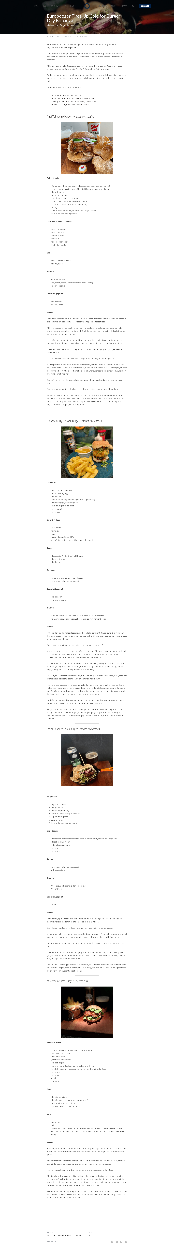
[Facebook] (112, 1242)
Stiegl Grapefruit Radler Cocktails (64, 1235)
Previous (50, 1232)
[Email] (126, 1242)
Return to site (52, 1242)
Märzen (92, 1235)
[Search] (133, 6)
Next (89, 1232)
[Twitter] (117, 1242)
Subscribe (145, 6)
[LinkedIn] (121, 1242)
